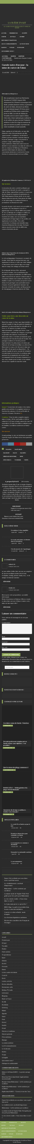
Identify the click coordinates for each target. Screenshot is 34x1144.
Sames (4, 969)
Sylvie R (13, 72)
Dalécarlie (18, 449)
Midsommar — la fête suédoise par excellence (15, 1108)
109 (19, 854)
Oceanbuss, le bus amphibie (19, 530)
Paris (3, 1019)
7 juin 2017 (13, 854)
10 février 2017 (8, 814)
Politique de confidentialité (10, 1063)
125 (20, 846)
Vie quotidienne (6, 955)
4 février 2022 (14, 828)
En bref (22, 36)
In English (20, 47)
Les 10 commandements (9, 44)
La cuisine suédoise (7, 1043)
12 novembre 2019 (8, 770)
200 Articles (25, 481)
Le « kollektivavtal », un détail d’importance (14, 1105)
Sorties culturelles (7, 984)
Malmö (4, 1010)
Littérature (5, 993)
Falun (15, 453)
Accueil (4, 33)
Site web (4, 647)
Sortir (4, 36)
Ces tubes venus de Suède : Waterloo (16, 723)
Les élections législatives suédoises (15, 917)
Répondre (6, 581)
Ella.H (19, 543)
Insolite (4, 1025)
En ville (12, 36)
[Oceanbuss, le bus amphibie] (5, 532)
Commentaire (6, 622)
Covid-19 (4, 975)
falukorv (6, 453)
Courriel (5, 642)
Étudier (4, 949)
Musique (4, 1040)
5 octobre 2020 (8, 747)
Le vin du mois (24, 44)
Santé (3, 958)
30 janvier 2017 (15, 863)
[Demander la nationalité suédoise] (5, 854)
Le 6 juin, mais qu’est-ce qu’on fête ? (15, 904)
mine (21, 456)
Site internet (6, 431)
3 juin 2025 (14, 543)
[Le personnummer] (5, 863)
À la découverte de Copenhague (21, 549)
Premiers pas (13, 33)
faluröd (23, 453)
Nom (3, 636)
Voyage (11, 47)
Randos (4, 47)
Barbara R (21, 551)
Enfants (4, 961)
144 (21, 837)
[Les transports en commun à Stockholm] (5, 844)
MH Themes (17, 1142)
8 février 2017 (14, 846)
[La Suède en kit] (17, 18)
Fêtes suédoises (6, 1037)
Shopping (4, 996)
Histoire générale (7, 1034)
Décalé (4, 1028)
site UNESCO (7, 460)
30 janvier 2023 (15, 837)
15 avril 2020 (7, 792)
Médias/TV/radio (7, 990)
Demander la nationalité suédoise (21, 852)
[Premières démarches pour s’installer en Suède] (5, 835)
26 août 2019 (14, 551)
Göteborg (5, 1007)
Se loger (4, 943)
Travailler (5, 946)
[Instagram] (18, 2)
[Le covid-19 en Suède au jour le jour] (5, 826)
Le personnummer (16, 861)
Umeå (3, 1016)
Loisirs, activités (7, 981)
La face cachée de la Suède (9, 972)
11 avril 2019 (5, 72)
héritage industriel (10, 456)
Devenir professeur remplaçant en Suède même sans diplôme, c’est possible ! (15, 743)
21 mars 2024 (7, 725)
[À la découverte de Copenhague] (5, 551)
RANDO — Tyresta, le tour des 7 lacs (19, 1091)
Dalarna (8, 449)
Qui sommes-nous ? (8, 51)
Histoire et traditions (9, 40)
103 (21, 863)
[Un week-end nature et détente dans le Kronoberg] (5, 541)
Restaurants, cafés (7, 987)
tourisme (18, 460)
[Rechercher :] (17, 667)
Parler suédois (6, 952)
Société (24, 33)
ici (21, 413)
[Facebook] (15, 2)
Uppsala (4, 1013)
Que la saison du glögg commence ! (15, 767)
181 (20, 828)
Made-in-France (7, 999)
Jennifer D (20, 532)
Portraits (4, 966)
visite (26, 460)
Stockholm (5, 1005)
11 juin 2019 (14, 532)
